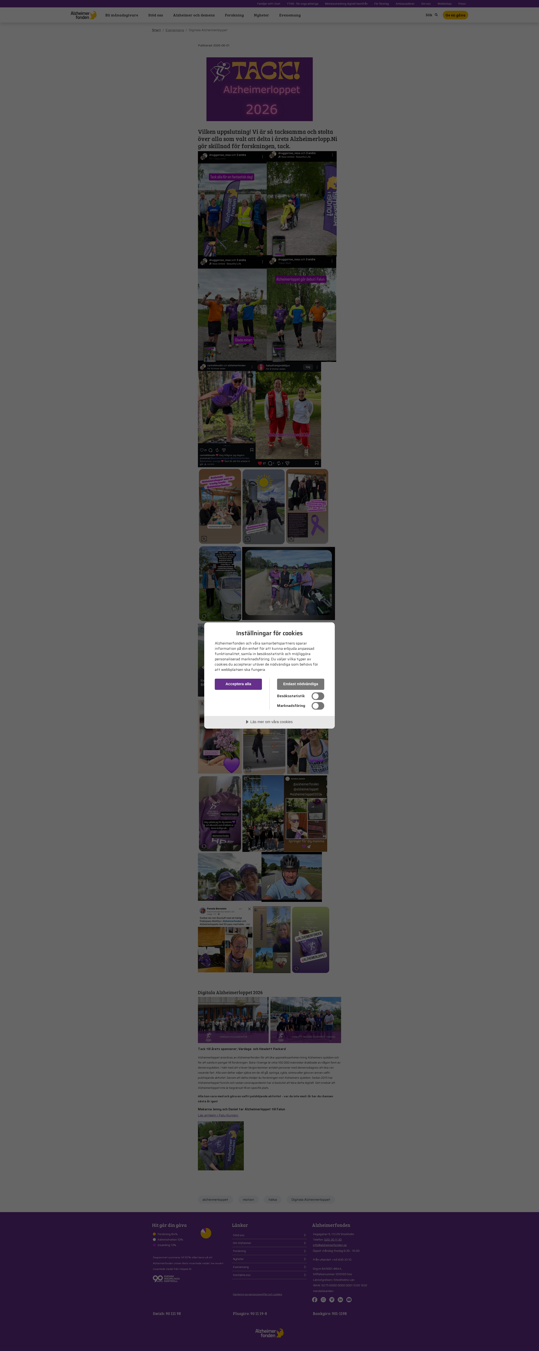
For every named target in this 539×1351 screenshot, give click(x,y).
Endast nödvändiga (300, 684)
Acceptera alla (238, 684)
